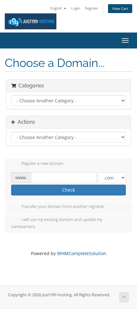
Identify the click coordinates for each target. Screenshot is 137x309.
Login (75, 8)
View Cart (120, 8)
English (56, 8)
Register (91, 8)
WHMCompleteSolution (81, 253)
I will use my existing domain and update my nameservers (56, 223)
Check (68, 190)
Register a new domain (42, 163)
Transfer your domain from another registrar (62, 206)
